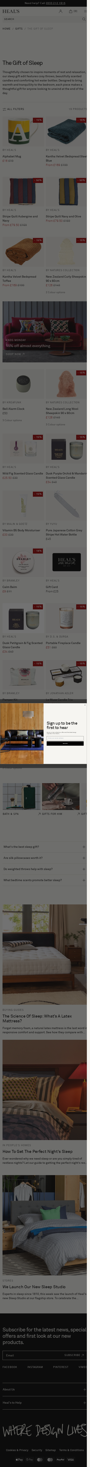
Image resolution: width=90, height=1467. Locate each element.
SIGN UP (65, 743)
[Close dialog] (85, 705)
